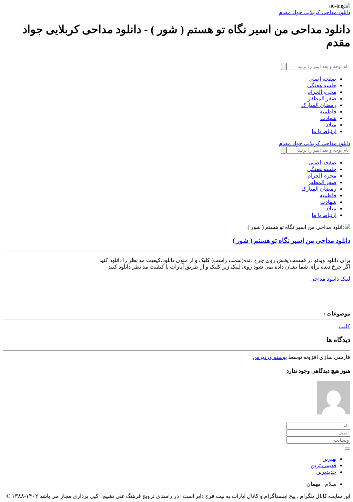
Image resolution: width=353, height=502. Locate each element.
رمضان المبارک (318, 105)
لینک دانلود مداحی (330, 279)
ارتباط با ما (324, 131)
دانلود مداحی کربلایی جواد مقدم (314, 12)
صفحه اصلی (322, 79)
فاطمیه (328, 111)
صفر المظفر (322, 98)
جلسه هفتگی (321, 85)
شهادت (328, 118)
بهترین (329, 459)
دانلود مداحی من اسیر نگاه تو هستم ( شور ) (291, 240)
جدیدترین (326, 472)
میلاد (331, 125)
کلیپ (344, 326)
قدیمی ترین (323, 465)
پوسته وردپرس (270, 357)
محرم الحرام (321, 92)
